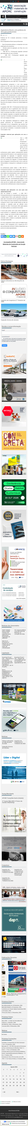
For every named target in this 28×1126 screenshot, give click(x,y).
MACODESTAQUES (6, 1007)
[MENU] (26, 24)
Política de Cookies (17, 1101)
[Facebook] (2, 236)
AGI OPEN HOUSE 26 (7, 1005)
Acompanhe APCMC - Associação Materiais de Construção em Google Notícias (14, 244)
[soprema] (14, 20)
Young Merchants (8, 794)
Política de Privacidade (6, 1101)
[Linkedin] (5, 236)
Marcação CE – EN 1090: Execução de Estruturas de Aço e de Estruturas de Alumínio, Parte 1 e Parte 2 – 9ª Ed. (14, 1048)
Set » (17, 1092)
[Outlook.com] (13, 236)
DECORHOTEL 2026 (6, 1024)
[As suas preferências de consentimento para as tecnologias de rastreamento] (18, 1123)
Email (3, 330)
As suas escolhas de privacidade (15, 1121)
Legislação (5, 653)
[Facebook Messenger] (11, 236)
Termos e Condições (5, 1103)
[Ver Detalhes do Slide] (14, 16)
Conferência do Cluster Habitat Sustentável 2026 (14, 1009)
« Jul (4, 1092)
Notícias (4, 736)
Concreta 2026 (5, 1026)
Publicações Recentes (9, 957)
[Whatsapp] (8, 236)
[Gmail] (16, 236)
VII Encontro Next (6, 1012)
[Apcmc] (2, 24)
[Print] (22, 236)
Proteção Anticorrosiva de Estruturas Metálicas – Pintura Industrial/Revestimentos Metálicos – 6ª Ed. (14, 1053)
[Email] (19, 236)
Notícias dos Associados (10, 626)
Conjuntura (5, 865)
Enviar (4, 345)
